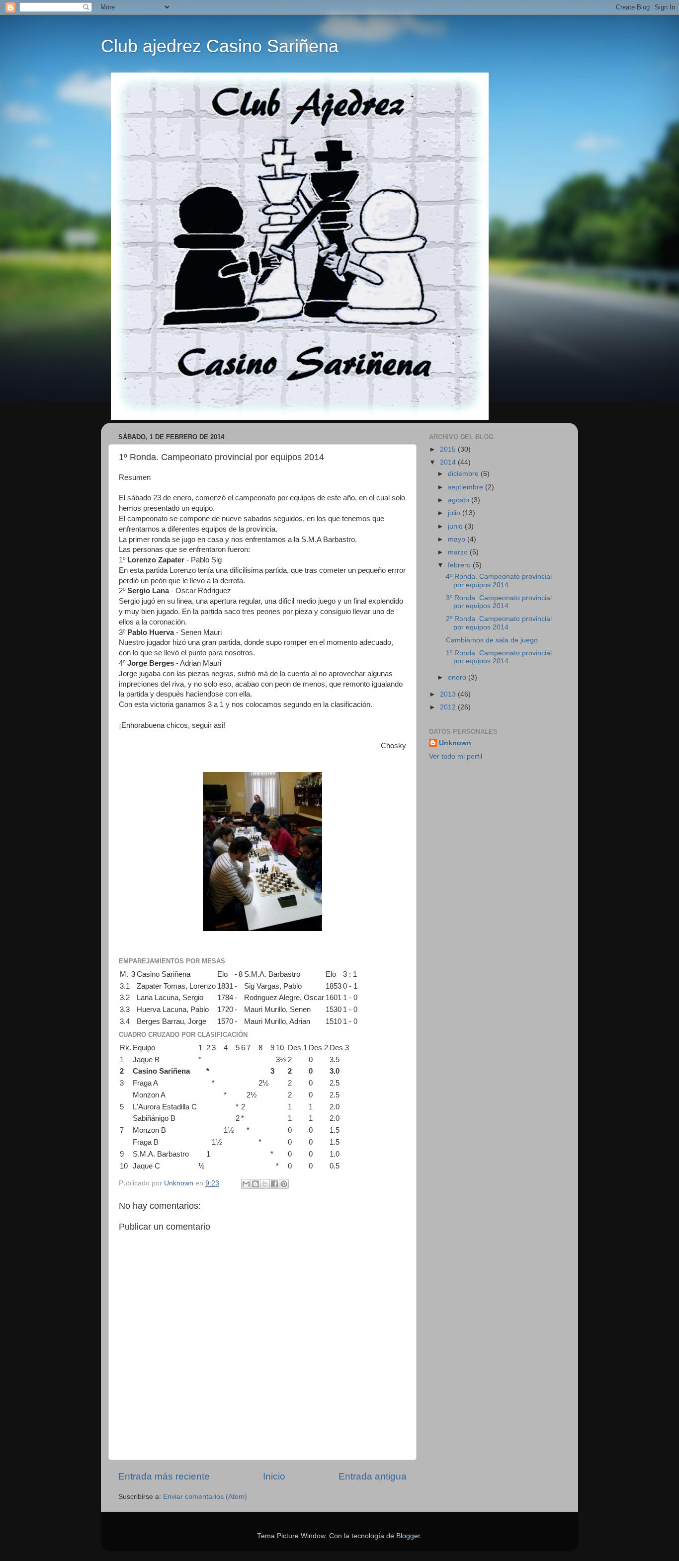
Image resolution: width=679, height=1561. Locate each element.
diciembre (464, 473)
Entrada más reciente (164, 1476)
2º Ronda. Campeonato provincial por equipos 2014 (499, 622)
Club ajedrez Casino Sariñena (220, 46)
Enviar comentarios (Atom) (205, 1496)
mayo (457, 539)
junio (456, 526)
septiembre (466, 487)
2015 (449, 449)
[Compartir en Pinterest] (284, 1184)
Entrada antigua (373, 1476)
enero (458, 677)
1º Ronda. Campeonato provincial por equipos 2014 (499, 657)
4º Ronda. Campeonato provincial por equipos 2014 (499, 580)
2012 (449, 707)
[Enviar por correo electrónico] (246, 1184)
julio (455, 513)
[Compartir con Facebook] (274, 1184)
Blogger (408, 1536)
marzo (459, 552)
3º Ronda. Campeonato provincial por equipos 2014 (499, 602)
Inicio (274, 1476)
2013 (449, 694)
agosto (459, 500)
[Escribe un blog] (255, 1184)
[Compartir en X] (265, 1184)
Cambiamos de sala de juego (492, 640)
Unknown (455, 743)
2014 (449, 462)
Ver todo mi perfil (455, 756)
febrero (460, 565)
